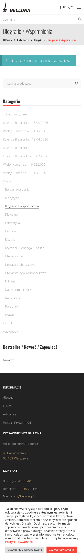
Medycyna (12, 198)
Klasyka (10, 239)
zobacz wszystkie (15, 114)
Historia (10, 231)
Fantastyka (12, 223)
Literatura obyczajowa (20, 264)
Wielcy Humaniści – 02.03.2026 (24, 173)
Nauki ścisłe (13, 298)
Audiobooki (11, 331)
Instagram (64, 7)
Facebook (60, 7)
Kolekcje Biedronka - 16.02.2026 (25, 156)
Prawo (9, 315)
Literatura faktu (15, 256)
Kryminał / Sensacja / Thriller (24, 248)
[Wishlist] (70, 7)
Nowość (8, 360)
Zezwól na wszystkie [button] (62, 549)
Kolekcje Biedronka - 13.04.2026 (25, 139)
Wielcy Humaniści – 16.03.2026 (24, 131)
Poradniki (11, 306)
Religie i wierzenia (17, 189)
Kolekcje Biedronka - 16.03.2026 (25, 123)
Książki (7, 181)
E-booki (8, 323)
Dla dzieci (11, 214)
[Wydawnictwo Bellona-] (16, 7)
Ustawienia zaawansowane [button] (25, 549)
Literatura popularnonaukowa (25, 273)
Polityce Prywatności (19, 542)
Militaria (10, 281)
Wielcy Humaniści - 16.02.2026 (24, 164)
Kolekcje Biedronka (16, 148)
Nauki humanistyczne (19, 290)
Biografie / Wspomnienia (22, 206)
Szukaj (77, 83)
